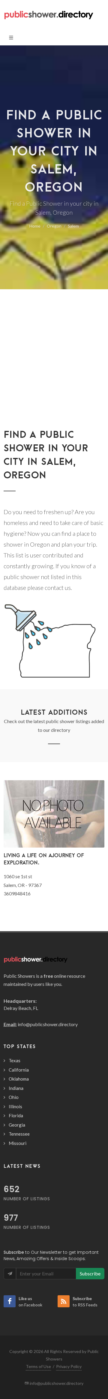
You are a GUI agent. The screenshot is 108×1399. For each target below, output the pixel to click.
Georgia (17, 1124)
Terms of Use (38, 1366)
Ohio (14, 1097)
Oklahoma (19, 1078)
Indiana (16, 1088)
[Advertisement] (54, 370)
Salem (73, 226)
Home (34, 226)
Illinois (15, 1106)
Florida (16, 1115)
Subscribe (90, 1273)
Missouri (17, 1143)
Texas (14, 1060)
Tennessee (19, 1134)
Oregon (54, 226)
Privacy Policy (69, 1366)
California (19, 1069)
